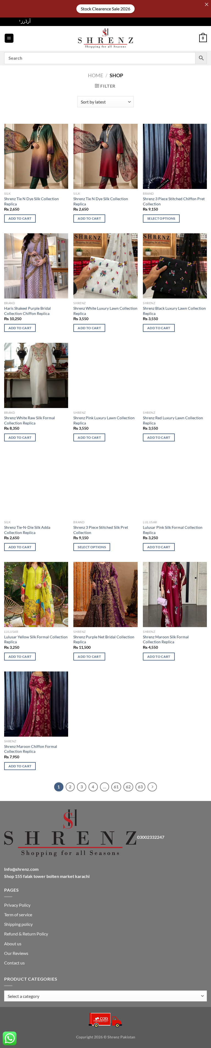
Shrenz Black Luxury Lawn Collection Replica (174, 311)
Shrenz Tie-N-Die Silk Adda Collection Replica (27, 530)
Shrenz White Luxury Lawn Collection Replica (105, 311)
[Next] (152, 787)
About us (12, 943)
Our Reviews (16, 953)
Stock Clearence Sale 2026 (105, 8)
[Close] (206, 4)
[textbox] (104, 996)
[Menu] (9, 38)
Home (95, 75)
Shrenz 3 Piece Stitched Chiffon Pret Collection (174, 201)
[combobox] (105, 995)
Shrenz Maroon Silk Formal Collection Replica (166, 639)
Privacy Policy (17, 905)
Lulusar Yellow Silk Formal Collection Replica (36, 639)
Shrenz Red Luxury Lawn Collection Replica (173, 420)
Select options (161, 218)
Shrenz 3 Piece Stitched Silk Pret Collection (100, 530)
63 (140, 786)
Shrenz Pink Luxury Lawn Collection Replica (104, 420)
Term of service (18, 914)
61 (116, 786)
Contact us (14, 962)
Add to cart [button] (20, 218)
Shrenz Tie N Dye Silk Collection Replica (31, 201)
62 (128, 786)
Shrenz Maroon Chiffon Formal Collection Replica (30, 749)
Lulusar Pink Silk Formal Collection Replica (172, 530)
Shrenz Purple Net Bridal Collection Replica (103, 639)
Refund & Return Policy (26, 933)
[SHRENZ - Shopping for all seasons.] (105, 38)
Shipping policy (18, 924)
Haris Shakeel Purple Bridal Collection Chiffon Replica (27, 311)
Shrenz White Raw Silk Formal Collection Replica (29, 420)
